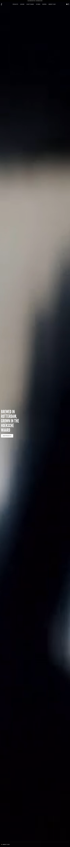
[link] (15, 4)
